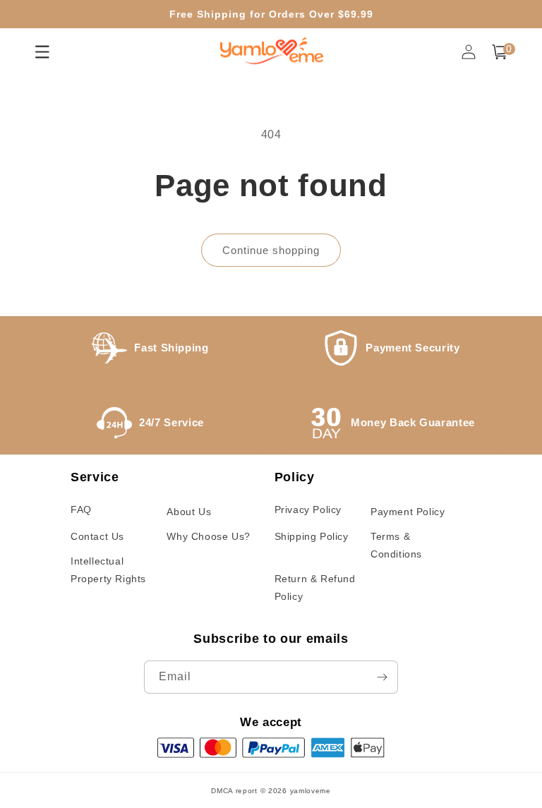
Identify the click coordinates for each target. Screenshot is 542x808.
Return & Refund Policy (315, 587)
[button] (499, 52)
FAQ (81, 509)
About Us (189, 511)
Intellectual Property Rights (108, 569)
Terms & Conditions (396, 545)
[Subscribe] (381, 677)
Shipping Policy (312, 536)
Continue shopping (271, 250)
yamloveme (310, 791)
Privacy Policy (308, 509)
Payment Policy (408, 511)
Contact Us (97, 536)
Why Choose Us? (208, 536)
